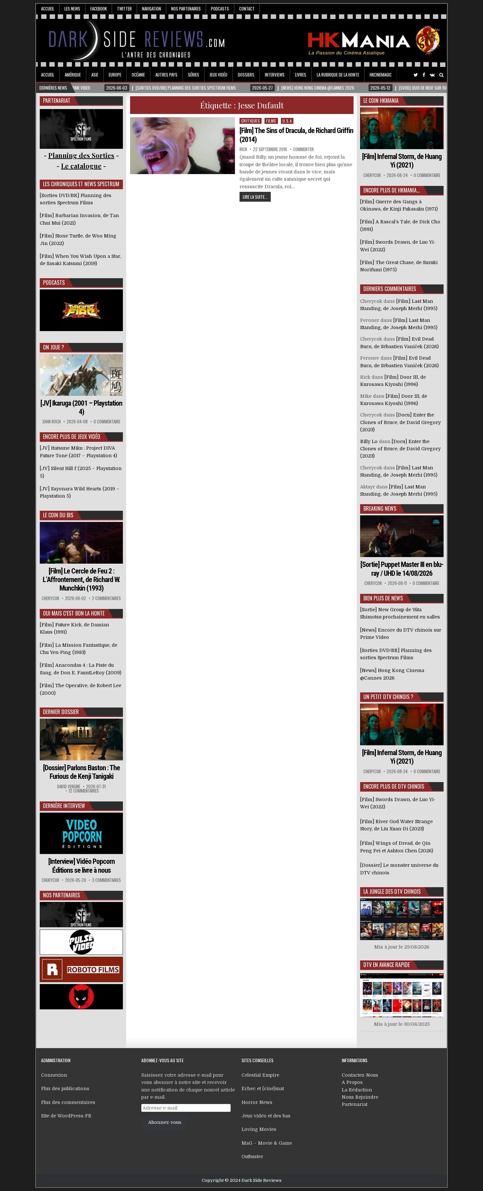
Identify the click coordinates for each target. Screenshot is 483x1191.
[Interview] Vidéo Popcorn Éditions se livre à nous (81, 865)
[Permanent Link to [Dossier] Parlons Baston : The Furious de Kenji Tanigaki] (81, 739)
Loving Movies (259, 1129)
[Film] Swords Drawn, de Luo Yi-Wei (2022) (397, 803)
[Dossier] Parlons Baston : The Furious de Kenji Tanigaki (81, 772)
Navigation (151, 8)
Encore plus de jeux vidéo (71, 436)
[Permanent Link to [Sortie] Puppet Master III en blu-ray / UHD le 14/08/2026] (402, 536)
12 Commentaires (84, 791)
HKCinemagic (381, 74)
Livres (300, 74)
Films (271, 121)
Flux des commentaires (68, 1102)
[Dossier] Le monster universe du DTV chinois (399, 869)
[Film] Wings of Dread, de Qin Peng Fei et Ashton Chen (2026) (396, 847)
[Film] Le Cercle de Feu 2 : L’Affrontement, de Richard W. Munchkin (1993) (81, 580)
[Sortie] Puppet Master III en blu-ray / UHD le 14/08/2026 (401, 568)
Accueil (47, 8)
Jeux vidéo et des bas (266, 1115)
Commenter (303, 149)
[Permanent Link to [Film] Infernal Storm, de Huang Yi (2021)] (402, 128)
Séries (193, 74)
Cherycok (50, 598)
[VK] (432, 75)
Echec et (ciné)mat (263, 1088)
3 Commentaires (106, 880)
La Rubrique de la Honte (338, 74)
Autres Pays (166, 74)
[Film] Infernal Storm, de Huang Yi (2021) (402, 160)
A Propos (352, 1082)
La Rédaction (357, 1089)
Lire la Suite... (255, 196)
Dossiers (246, 74)
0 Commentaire (107, 421)
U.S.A (287, 121)
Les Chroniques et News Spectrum (81, 184)
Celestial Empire (260, 1075)
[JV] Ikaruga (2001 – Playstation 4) (81, 407)
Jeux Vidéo (218, 74)
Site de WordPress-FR (66, 1115)
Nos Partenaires (186, 8)
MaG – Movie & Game (267, 1143)
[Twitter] (416, 75)
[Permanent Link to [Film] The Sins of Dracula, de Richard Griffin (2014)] (182, 145)
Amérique (73, 74)
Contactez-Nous (360, 1075)
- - (81, 165)
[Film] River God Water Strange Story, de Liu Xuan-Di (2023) (396, 825)
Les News (72, 8)
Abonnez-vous (164, 1122)
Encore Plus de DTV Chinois (393, 786)
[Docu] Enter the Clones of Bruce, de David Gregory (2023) (400, 422)
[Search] (441, 75)
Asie (94, 74)
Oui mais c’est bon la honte (73, 613)
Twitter (124, 8)
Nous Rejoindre (360, 1097)
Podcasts (220, 8)
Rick (243, 149)
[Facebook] (424, 75)
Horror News (257, 1102)
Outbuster (252, 1156)
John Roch (51, 421)
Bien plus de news (383, 598)
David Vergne (68, 786)
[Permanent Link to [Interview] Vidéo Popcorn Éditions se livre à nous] (81, 833)
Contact (247, 8)
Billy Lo (369, 441)
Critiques (250, 121)
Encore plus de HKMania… (391, 190)
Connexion (54, 1075)
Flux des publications (65, 1088)
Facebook (98, 8)
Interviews (275, 74)
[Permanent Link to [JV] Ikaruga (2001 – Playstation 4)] (81, 375)
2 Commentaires (106, 598)
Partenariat (354, 1104)
